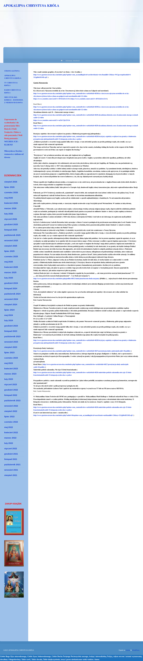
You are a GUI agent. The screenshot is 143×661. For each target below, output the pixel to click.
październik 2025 (12, 235)
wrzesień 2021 (11, 470)
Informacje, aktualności (73, 61)
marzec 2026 (10, 208)
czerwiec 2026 (11, 192)
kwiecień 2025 (11, 267)
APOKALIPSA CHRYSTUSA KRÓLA (31, 5)
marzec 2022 (10, 438)
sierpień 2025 (10, 246)
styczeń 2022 (10, 448)
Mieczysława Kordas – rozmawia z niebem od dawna (13, 99)
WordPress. (136, 650)
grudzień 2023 (11, 326)
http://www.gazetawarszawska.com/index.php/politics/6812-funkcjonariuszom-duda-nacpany (66, 278)
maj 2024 (8, 315)
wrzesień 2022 (11, 406)
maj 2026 (8, 198)
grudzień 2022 (11, 390)
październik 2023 (12, 336)
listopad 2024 (10, 288)
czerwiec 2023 (11, 358)
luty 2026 (8, 214)
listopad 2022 (10, 395)
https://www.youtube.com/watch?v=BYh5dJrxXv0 (51, 99)
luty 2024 (8, 320)
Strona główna (12, 71)
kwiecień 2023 (11, 368)
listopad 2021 (10, 459)
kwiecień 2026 (11, 203)
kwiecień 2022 (11, 432)
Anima (127, 650)
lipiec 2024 (9, 310)
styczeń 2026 (10, 219)
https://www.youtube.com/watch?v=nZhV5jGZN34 (51, 120)
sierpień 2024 (10, 304)
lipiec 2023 (9, 352)
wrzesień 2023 (11, 342)
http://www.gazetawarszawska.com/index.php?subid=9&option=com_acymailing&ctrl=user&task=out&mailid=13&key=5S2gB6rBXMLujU (83, 415)
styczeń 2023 (10, 384)
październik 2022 (12, 400)
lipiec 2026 (9, 187)
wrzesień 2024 (11, 299)
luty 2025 (8, 278)
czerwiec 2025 (11, 256)
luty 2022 (8, 443)
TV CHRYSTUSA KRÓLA (11, 84)
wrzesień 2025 (11, 240)
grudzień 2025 (11, 224)
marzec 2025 (10, 272)
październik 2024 (12, 294)
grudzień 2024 (11, 283)
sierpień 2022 (10, 411)
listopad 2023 (10, 331)
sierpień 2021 (10, 475)
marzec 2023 (10, 374)
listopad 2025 (10, 230)
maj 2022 (8, 427)
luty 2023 (8, 379)
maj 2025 (8, 262)
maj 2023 (8, 363)
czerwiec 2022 (11, 422)
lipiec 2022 (9, 416)
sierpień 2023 (10, 347)
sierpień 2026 (10, 182)
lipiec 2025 (9, 251)
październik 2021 (12, 464)
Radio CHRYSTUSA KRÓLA (12, 91)
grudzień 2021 (11, 454)
